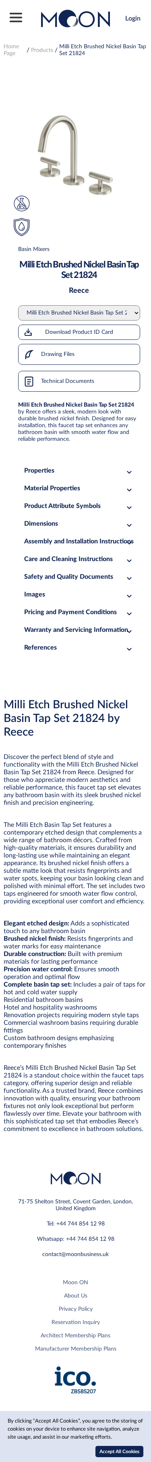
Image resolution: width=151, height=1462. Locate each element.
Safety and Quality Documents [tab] (68, 577)
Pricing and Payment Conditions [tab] (70, 612)
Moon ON (75, 1282)
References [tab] (40, 647)
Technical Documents (66, 381)
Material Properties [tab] (52, 488)
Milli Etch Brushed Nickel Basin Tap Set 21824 (102, 50)
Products (42, 50)
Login (133, 18)
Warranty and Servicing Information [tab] (76, 630)
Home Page (11, 50)
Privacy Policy (76, 1309)
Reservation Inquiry (76, 1322)
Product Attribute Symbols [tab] (62, 506)
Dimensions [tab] (41, 523)
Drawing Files (56, 354)
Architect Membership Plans (75, 1336)
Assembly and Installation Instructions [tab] (79, 541)
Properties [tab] (39, 470)
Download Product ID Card (79, 332)
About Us (75, 1296)
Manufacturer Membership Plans (75, 1349)
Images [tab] (34, 594)
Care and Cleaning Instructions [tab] (68, 559)
